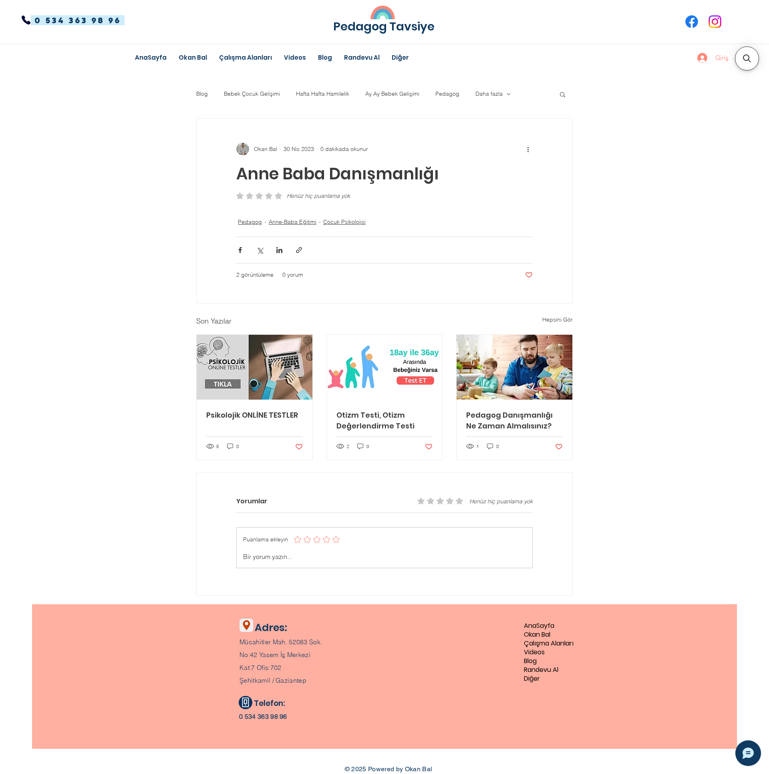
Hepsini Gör (557, 319)
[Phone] (26, 20)
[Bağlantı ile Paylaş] (299, 250)
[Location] (246, 625)
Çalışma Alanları (549, 643)
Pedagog (447, 93)
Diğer (532, 678)
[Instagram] (715, 21)
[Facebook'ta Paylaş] (240, 250)
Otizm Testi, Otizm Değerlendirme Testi (375, 420)
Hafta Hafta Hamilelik (322, 93)
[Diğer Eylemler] (528, 149)
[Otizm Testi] (385, 367)
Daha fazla (489, 93)
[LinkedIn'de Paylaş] (279, 250)
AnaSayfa (539, 625)
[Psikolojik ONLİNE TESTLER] (254, 367)
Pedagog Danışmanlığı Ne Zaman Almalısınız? (509, 420)
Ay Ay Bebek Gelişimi (392, 93)
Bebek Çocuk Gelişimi (252, 93)
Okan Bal (537, 634)
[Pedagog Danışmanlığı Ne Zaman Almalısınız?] (514, 367)
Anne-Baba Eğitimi (292, 221)
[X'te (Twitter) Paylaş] (260, 250)
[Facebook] (691, 21)
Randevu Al (541, 669)
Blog (202, 93)
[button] (400, 58)
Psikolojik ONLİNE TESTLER (252, 415)
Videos (534, 652)
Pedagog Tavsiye (384, 26)
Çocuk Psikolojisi (344, 221)
